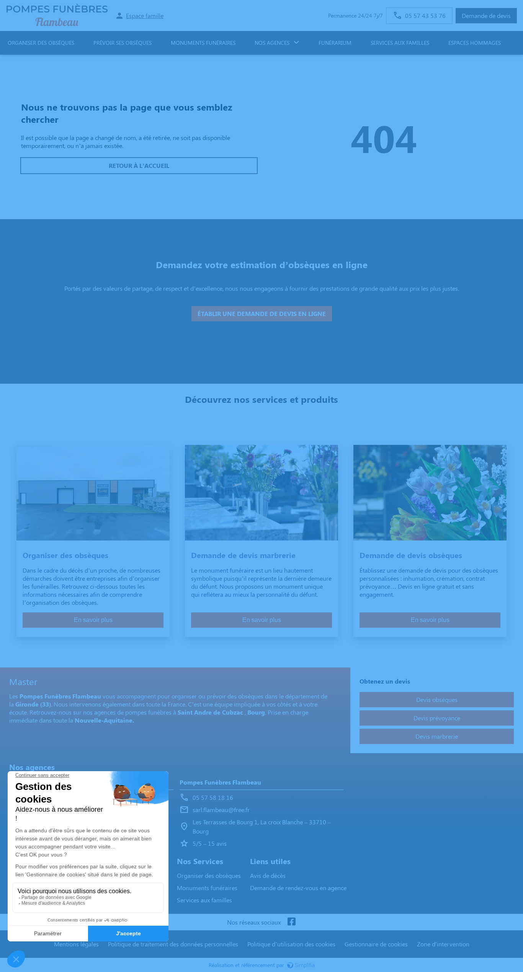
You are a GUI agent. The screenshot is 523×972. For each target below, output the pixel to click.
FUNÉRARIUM (335, 42)
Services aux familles (204, 900)
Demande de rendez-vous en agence (298, 888)
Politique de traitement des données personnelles (173, 944)
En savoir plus (93, 620)
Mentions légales (76, 944)
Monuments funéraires (203, 42)
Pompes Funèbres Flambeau (220, 782)
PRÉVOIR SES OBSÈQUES (122, 42)
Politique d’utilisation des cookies (291, 944)
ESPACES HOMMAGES (474, 42)
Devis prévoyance (436, 718)
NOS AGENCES (272, 42)
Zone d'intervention (443, 944)
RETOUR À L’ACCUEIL (139, 165)
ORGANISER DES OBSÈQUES (41, 42)
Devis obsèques (437, 699)
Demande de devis (486, 15)
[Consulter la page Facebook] (291, 922)
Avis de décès (268, 875)
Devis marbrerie (436, 736)
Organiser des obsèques (209, 875)
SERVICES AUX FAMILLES (400, 42)
